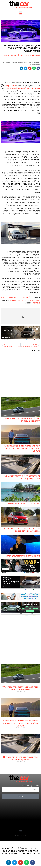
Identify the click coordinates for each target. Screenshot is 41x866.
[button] (20, 13)
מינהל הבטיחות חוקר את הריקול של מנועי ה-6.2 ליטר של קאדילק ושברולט (22, 477)
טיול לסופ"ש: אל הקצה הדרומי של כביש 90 (24, 503)
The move (36, 302)
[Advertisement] (20, 374)
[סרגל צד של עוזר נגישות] (2, 85)
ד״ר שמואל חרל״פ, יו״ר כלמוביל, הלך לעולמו (23, 556)
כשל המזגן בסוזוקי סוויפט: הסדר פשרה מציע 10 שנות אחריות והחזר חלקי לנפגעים (22, 529)
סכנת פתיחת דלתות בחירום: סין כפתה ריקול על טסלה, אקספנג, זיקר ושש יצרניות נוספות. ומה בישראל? (22, 448)
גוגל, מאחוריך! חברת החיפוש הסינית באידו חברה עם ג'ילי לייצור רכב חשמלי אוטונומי (21, 48)
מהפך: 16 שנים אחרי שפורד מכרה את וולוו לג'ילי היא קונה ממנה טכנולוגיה (22, 419)
